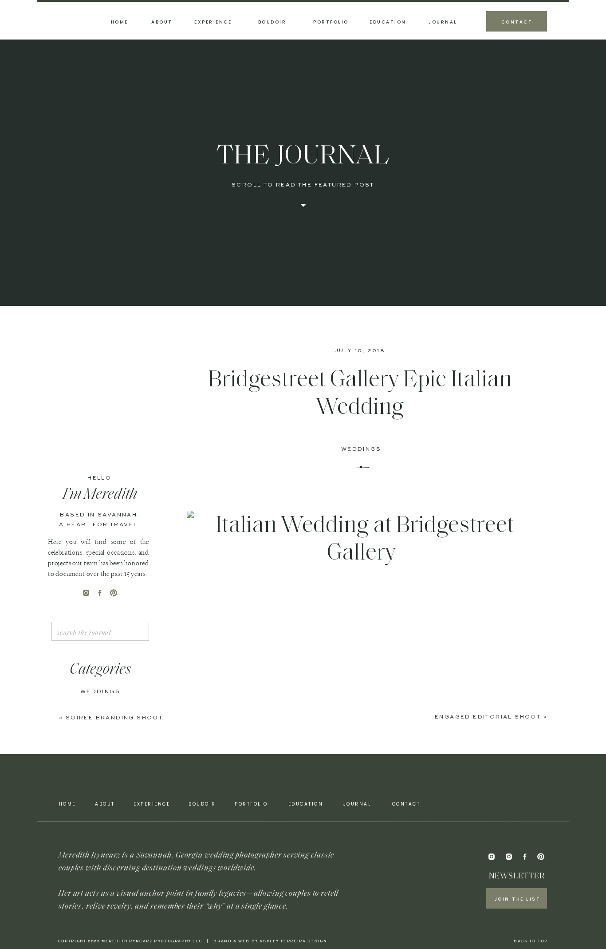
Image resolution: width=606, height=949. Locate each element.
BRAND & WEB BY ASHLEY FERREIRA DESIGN (270, 941)
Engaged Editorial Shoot (488, 717)
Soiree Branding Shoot (114, 718)
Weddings (361, 449)
